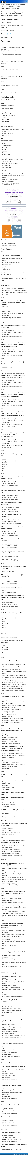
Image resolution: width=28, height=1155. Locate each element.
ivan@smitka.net (9, 34)
